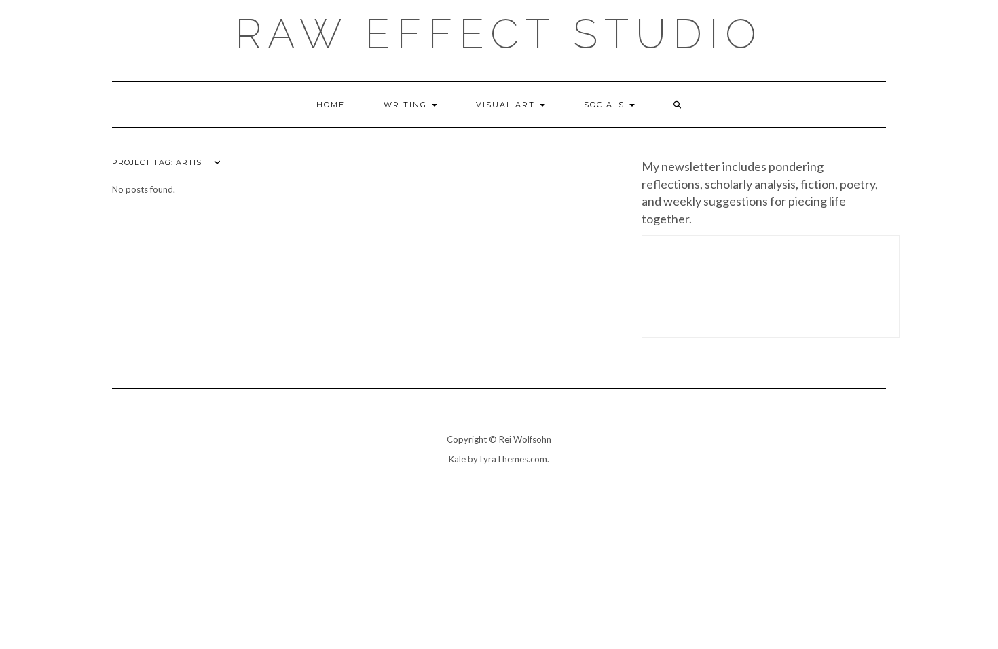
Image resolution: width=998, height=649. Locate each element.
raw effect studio (499, 34)
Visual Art (507, 104)
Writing (407, 104)
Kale (457, 458)
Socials (606, 104)
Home (330, 104)
